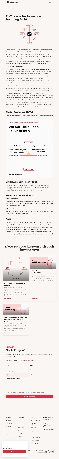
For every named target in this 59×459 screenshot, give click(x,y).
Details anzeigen (7, 448)
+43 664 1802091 (47, 431)
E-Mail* (32, 365)
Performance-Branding (38, 49)
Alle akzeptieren (14, 451)
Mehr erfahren (11, 446)
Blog (19, 430)
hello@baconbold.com (27, 360)
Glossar (20, 433)
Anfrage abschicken (29, 396)
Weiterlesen (8, 298)
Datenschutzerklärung (22, 392)
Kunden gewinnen (35, 437)
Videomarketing (10, 429)
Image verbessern (35, 434)
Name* (7, 365)
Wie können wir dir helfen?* (13, 378)
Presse (20, 436)
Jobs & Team (21, 427)
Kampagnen (9, 423)
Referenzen (21, 424)
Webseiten (8, 434)
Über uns (20, 422)
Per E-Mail (11, 375)
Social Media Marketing (34, 424)
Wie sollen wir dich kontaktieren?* (14, 371)
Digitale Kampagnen (36, 420)
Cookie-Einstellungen (41, 451)
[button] (50, 2)
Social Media (9, 420)
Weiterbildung (34, 443)
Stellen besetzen (35, 440)
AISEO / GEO (9, 426)
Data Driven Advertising (34, 428)
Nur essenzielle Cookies (14, 454)
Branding (8, 432)
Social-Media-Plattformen (20, 59)
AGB (35, 450)
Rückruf (35, 375)
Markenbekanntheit (35, 432)
